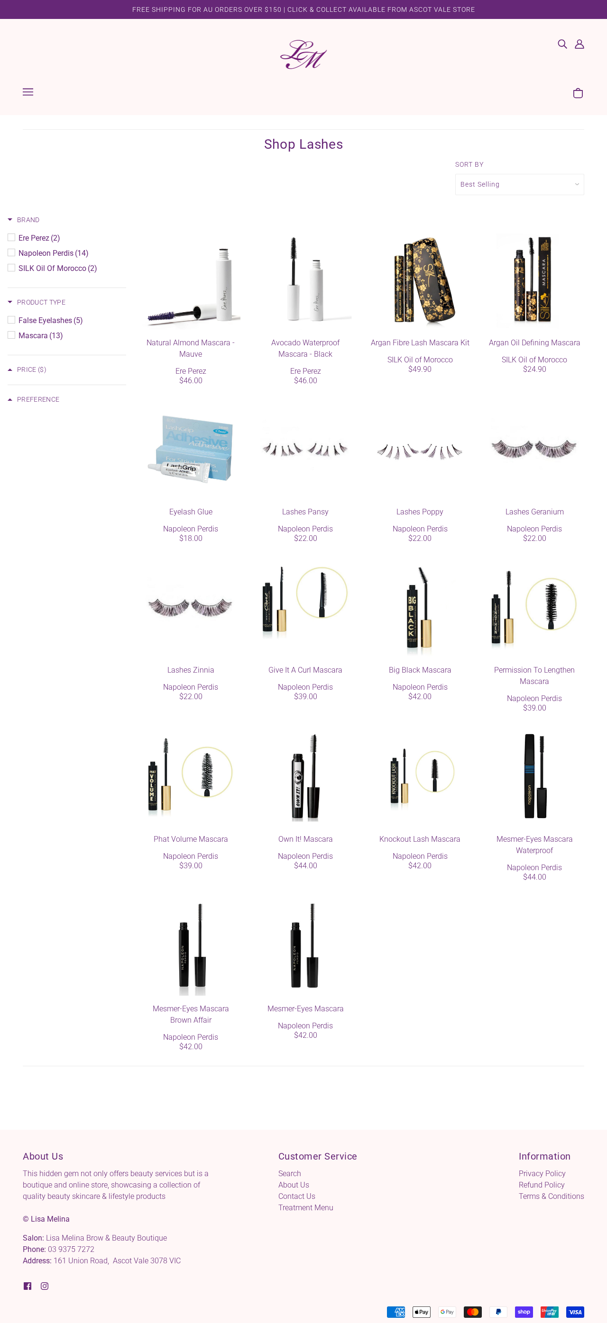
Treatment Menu (305, 1207)
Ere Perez (190, 371)
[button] (24, 220)
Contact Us (296, 1196)
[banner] (303, 53)
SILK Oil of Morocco (420, 359)
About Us (293, 1184)
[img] (562, 43)
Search (289, 1173)
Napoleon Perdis (190, 528)
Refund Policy (542, 1184)
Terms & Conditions (551, 1196)
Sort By (469, 164)
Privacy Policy (542, 1173)
